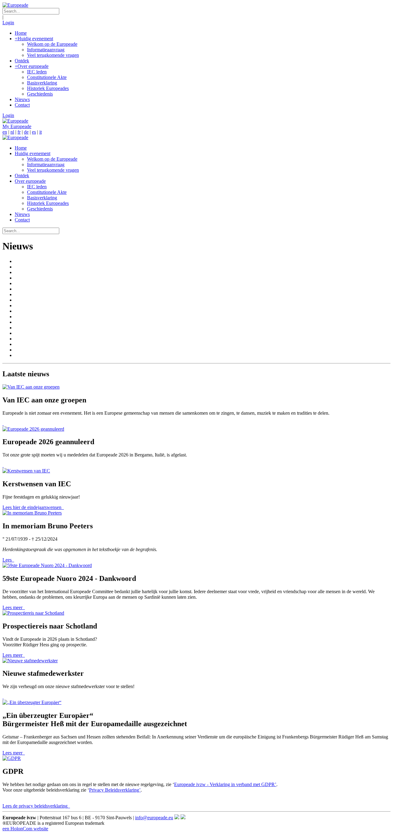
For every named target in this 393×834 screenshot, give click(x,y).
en (4, 132)
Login (8, 22)
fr (19, 132)
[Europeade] (15, 5)
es (34, 132)
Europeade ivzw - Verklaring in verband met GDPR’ (225, 784)
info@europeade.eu (154, 817)
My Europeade (16, 126)
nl (12, 132)
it (40, 132)
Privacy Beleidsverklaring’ (115, 790)
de (26, 132)
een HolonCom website (25, 828)
